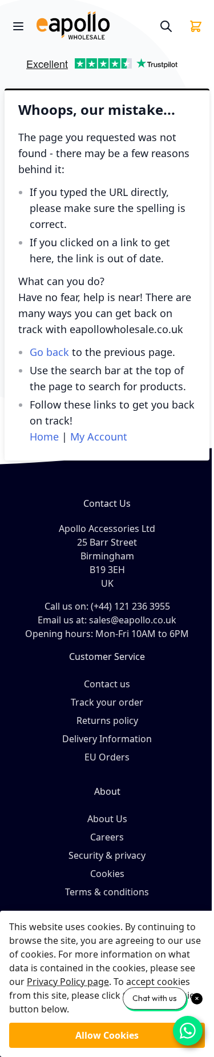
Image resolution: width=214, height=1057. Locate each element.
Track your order (107, 702)
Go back (49, 352)
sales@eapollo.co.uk (132, 620)
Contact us (107, 684)
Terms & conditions (107, 892)
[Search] (166, 26)
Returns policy (107, 720)
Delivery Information (107, 738)
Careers (107, 837)
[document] (107, 984)
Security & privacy (107, 855)
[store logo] (93, 26)
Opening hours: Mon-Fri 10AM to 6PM (107, 633)
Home (44, 436)
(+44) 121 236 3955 (130, 606)
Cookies (107, 873)
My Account (98, 436)
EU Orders (107, 757)
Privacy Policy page (68, 981)
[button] (19, 67)
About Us (107, 818)
